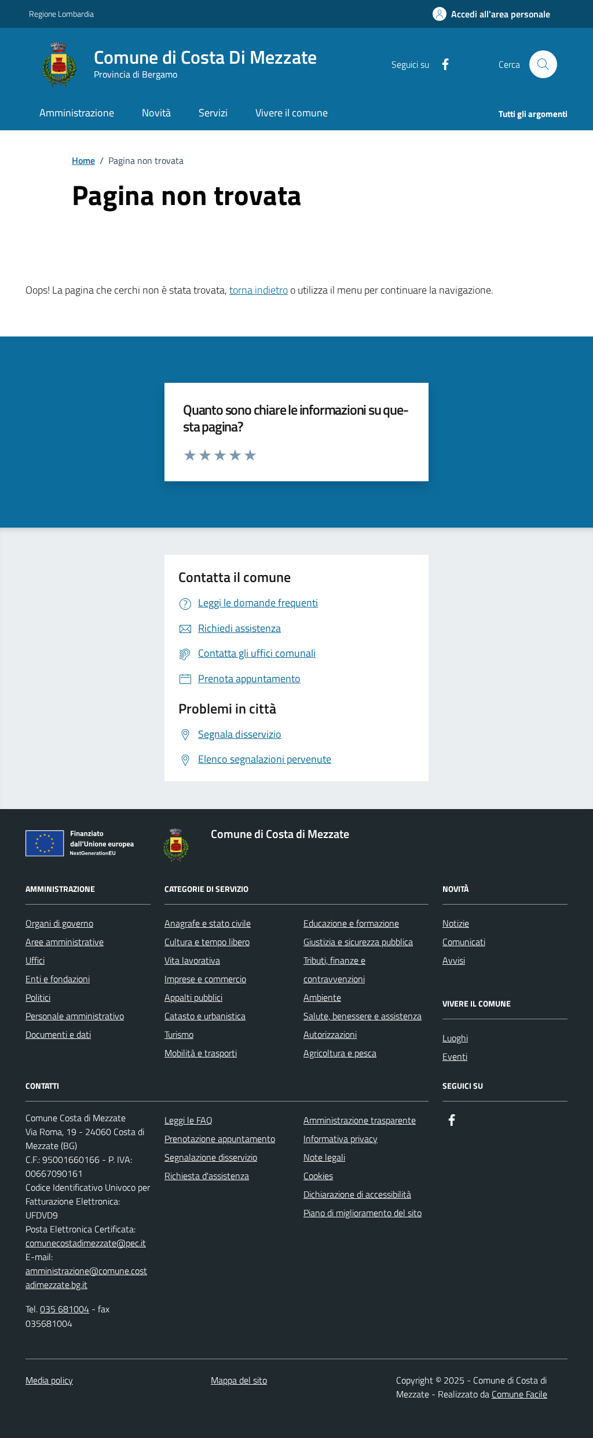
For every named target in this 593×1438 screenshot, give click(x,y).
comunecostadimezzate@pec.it (85, 1243)
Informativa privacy (340, 1139)
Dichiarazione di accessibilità (357, 1194)
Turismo (178, 1034)
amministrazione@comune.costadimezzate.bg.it (86, 1277)
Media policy (49, 1380)
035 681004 (64, 1309)
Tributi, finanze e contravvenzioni (334, 969)
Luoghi (455, 1038)
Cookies (318, 1176)
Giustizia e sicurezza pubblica (358, 942)
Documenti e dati (58, 1034)
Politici (37, 997)
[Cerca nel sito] (543, 64)
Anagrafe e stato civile (207, 923)
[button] (491, 14)
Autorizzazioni (330, 1034)
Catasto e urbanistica (205, 1016)
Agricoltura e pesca (339, 1053)
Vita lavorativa (192, 960)
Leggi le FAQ (188, 1120)
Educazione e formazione (351, 923)
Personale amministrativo (74, 1016)
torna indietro (258, 290)
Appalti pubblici (193, 997)
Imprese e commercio (205, 979)
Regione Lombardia (61, 14)
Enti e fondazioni (57, 979)
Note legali (324, 1157)
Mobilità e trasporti (200, 1053)
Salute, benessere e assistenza (362, 1016)
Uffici (35, 960)
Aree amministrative (64, 942)
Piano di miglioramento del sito (362, 1213)
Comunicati (463, 942)
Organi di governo (59, 923)
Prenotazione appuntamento (219, 1139)
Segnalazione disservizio (210, 1157)
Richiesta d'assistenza (206, 1176)
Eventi (454, 1056)
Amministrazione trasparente (359, 1120)
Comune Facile (519, 1394)
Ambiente (322, 997)
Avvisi (453, 960)
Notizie (455, 923)
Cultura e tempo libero (207, 942)
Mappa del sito (239, 1380)
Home (83, 160)
